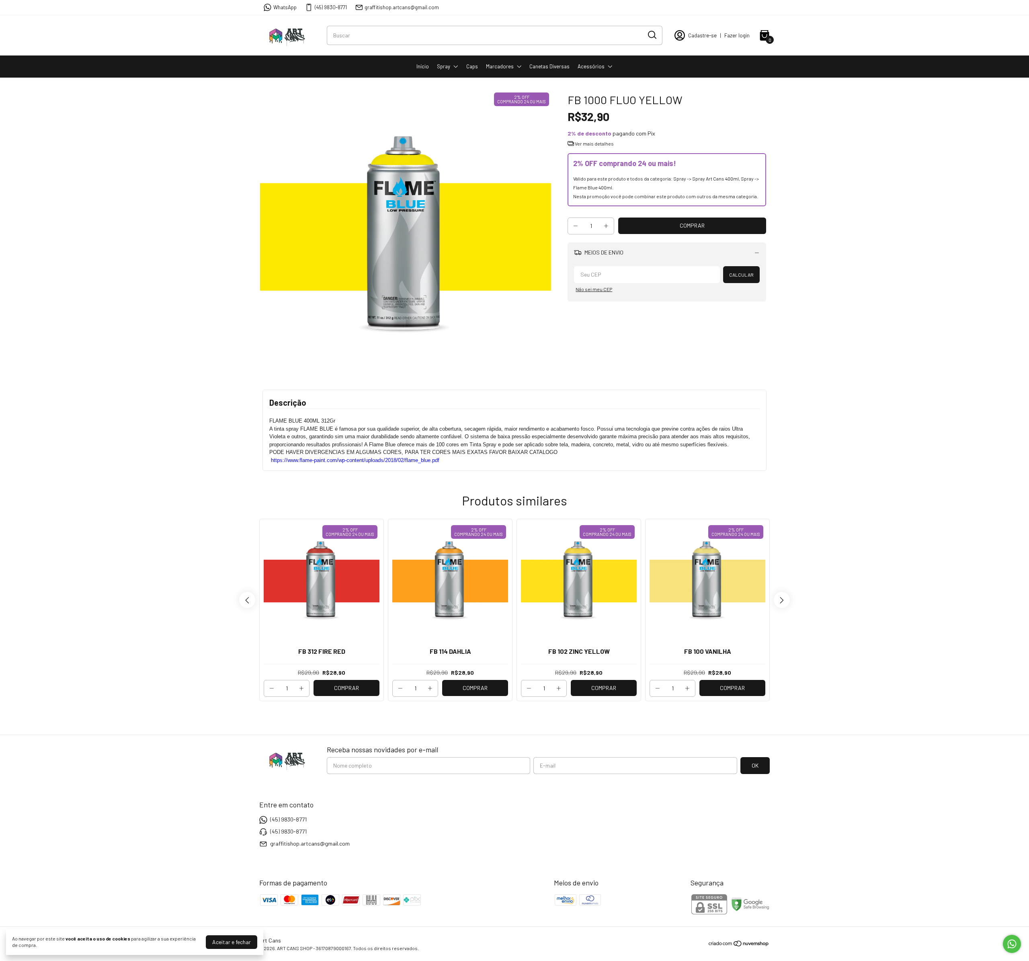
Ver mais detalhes (594, 143)
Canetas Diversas (549, 66)
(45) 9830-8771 (331, 7)
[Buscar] (651, 35)
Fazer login (737, 35)
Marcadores (500, 66)
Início (422, 66)
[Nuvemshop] (739, 944)
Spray (443, 66)
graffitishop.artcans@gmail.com (402, 7)
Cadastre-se (702, 35)
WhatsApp (285, 7)
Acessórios (591, 66)
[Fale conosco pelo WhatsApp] (1012, 944)
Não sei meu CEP (594, 289)
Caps (472, 66)
